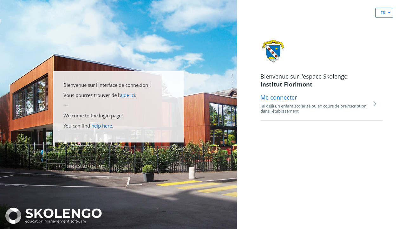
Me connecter (278, 97)
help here (101, 125)
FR (383, 13)
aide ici (127, 95)
